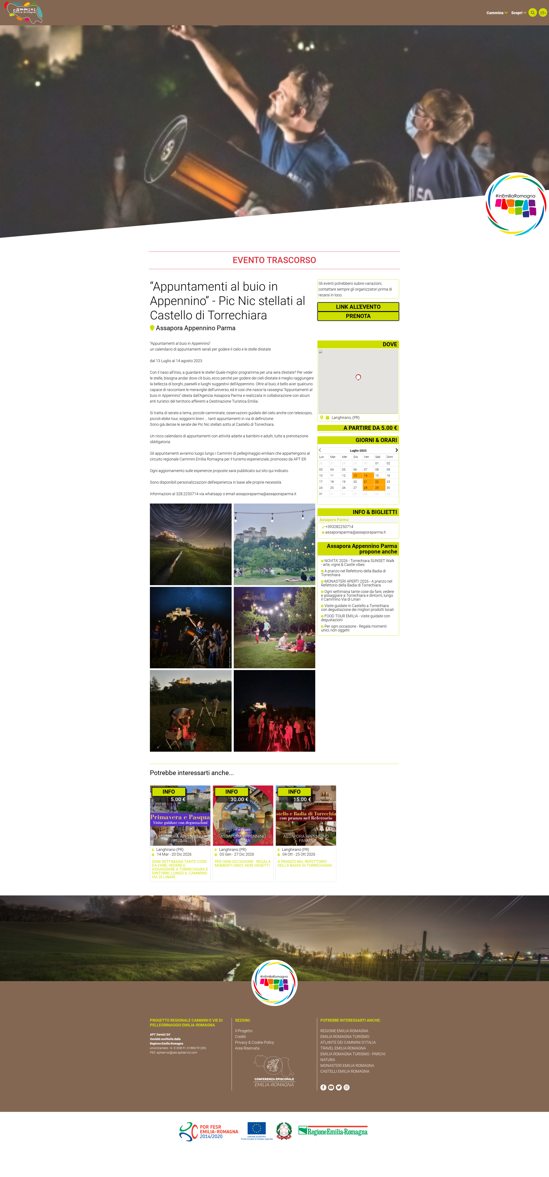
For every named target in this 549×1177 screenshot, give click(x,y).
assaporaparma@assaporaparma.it (355, 532)
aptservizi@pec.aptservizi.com (177, 1052)
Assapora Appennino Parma (180, 838)
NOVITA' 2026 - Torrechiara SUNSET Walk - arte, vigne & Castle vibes (357, 563)
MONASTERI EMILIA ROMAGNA (347, 1065)
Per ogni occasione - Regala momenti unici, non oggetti (354, 628)
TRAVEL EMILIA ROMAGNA (343, 1048)
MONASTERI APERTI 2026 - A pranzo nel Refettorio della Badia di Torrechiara (356, 583)
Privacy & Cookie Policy (254, 1042)
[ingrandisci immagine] (191, 544)
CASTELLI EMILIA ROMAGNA (344, 1071)
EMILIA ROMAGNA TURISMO (344, 1036)
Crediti (240, 1036)
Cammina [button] (495, 12)
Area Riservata (247, 1048)
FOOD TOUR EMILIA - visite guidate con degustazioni (355, 618)
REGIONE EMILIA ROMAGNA (344, 1031)
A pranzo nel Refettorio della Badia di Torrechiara (353, 573)
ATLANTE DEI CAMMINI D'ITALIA (348, 1042)
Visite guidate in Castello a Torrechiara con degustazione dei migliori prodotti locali (357, 608)
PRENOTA (358, 316)
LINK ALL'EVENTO (358, 307)
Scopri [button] (517, 12)
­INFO (169, 792)
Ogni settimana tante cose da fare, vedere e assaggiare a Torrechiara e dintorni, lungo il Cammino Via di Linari (357, 595)
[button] (532, 12)
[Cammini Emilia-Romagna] (21, 12)
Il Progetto (243, 1031)
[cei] (274, 1070)
